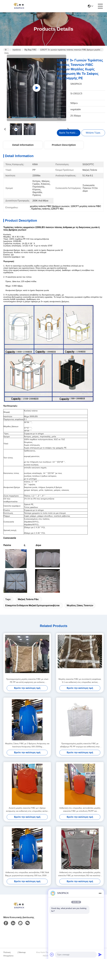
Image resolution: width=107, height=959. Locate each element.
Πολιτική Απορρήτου (8, 954)
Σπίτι (6, 49)
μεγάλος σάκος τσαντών (80, 605)
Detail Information (23, 145)
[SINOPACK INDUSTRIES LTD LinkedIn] (13, 923)
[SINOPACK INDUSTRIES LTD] (18, 6)
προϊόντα (17, 50)
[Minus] (100, 893)
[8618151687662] (20, 923)
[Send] (100, 954)
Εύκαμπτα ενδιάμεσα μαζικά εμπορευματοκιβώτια (32, 605)
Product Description (64, 145)
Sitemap (22, 952)
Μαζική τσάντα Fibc (28, 599)
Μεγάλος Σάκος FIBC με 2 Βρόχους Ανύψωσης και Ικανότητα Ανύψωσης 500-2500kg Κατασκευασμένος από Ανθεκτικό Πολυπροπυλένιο (27, 745)
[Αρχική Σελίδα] (18, 909)
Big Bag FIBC (30, 50)
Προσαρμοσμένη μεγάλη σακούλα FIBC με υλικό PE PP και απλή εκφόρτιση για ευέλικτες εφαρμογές (27, 681)
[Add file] (52, 954)
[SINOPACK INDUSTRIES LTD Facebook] (5, 923)
